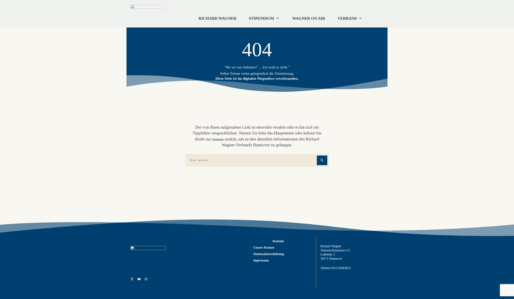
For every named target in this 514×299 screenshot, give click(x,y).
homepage (218, 139)
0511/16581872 (341, 268)
